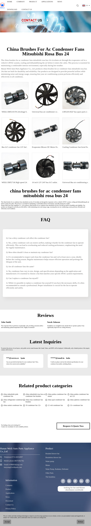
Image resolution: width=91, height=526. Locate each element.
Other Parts (49, 473)
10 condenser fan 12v (33, 405)
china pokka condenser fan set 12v (79, 395)
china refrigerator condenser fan (13, 401)
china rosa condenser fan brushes (34, 401)
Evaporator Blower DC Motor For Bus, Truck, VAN (52, 147)
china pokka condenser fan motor (57, 395)
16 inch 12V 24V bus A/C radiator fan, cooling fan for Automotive (58, 182)
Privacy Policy (11, 509)
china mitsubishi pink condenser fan (10, 395)
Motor (48, 465)
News (8, 497)
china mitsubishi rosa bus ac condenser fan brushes (35, 395)
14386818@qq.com (15, 465)
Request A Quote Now (73, 426)
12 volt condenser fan (55, 405)
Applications (10, 493)
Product (8, 489)
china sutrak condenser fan (12, 405)
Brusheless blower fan (53, 457)
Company (9, 485)
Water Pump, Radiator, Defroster (57, 469)
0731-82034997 (17, 457)
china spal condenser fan (56, 400)
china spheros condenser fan (80, 400)
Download (12, 9)
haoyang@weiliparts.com (13, 467)
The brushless (50, 477)
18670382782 (19, 461)
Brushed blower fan (52, 454)
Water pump (50, 461)
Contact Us (27, 9)
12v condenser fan (76, 405)
